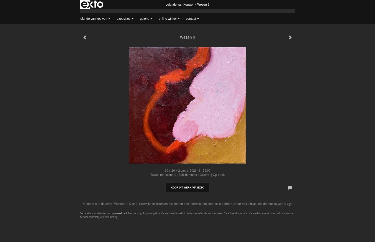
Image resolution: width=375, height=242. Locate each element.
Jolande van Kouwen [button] (94, 18)
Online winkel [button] (168, 18)
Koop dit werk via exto (187, 187)
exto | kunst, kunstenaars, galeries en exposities (92, 4)
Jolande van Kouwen (180, 4)
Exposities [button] (124, 18)
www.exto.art (119, 213)
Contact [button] (191, 18)
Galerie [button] (145, 18)
